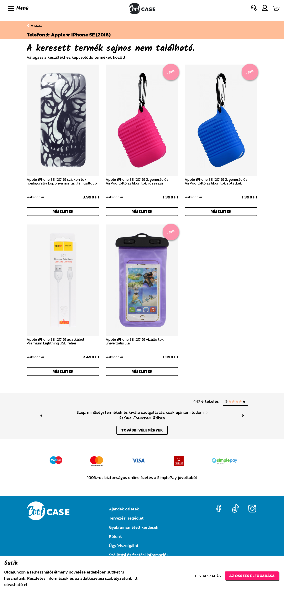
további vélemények (142, 430)
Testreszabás (207, 576)
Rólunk (115, 536)
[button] (254, 9)
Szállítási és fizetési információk (139, 555)
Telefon (36, 35)
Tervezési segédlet (126, 518)
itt (135, 578)
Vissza (36, 25)
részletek (63, 211)
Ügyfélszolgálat (123, 545)
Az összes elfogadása (252, 576)
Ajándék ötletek (124, 509)
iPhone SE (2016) (91, 35)
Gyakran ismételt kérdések (133, 527)
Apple (58, 35)
